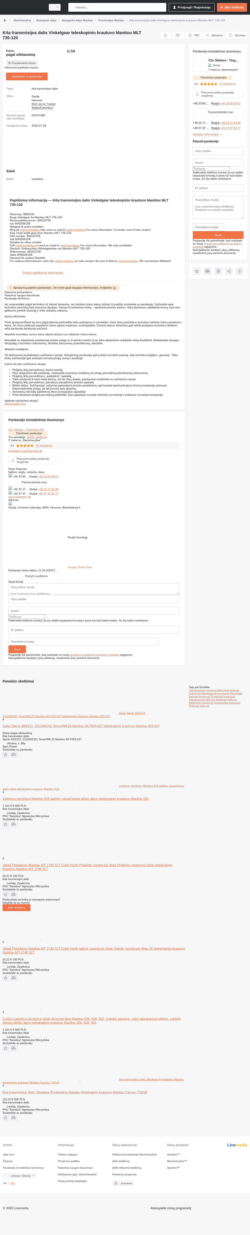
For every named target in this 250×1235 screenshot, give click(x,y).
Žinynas (8, 1161)
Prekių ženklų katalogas (72, 1181)
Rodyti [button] (33, 476)
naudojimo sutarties (107, 654)
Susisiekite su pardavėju (27, 76)
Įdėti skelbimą (16, 907)
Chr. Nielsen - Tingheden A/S (26, 429)
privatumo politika (81, 654)
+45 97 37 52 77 (48, 493)
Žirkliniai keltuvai (199, 705)
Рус (13, 1183)
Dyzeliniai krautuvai (223, 696)
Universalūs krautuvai (227, 702)
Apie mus (8, 1154)
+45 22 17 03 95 (48, 489)
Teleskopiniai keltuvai (202, 699)
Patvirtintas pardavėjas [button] (29, 433)
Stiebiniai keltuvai (226, 699)
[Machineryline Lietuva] (23, 7)
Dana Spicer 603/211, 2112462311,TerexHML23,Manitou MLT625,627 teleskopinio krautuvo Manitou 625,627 (81, 726)
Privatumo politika (68, 1161)
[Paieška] (72, 7)
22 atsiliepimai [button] (44, 445)
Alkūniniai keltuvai (228, 690)
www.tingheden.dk (19, 496)
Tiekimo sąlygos (67, 1154)
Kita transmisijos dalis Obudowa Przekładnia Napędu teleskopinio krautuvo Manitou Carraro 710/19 (75, 1092)
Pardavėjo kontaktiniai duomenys (23, 1167)
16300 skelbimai (37, 437)
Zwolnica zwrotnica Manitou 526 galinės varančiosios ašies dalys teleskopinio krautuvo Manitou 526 (75, 799)
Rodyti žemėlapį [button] (78, 537)
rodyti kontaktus (30, 229)
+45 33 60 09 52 (48, 476)
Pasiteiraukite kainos (24, 63)
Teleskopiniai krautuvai (203, 690)
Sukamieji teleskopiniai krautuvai (209, 693)
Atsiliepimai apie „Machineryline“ (77, 1174)
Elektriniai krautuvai (201, 702)
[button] (166, 35)
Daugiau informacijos (206, 134)
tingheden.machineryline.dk (25, 450)
